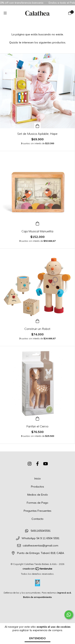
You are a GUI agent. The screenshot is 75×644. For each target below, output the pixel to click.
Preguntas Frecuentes (37, 510)
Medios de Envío (37, 494)
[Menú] (5, 13)
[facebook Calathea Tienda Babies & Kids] (37, 463)
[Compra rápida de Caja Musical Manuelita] (37, 223)
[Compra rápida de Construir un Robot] (37, 320)
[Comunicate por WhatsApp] (68, 614)
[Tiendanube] (37, 569)
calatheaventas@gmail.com (40, 545)
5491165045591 (41, 530)
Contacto (37, 519)
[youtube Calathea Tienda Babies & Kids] (45, 463)
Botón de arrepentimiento (37, 597)
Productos (37, 486)
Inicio (37, 478)
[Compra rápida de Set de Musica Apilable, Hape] (37, 125)
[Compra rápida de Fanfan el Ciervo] (37, 418)
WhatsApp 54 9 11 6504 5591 (40, 538)
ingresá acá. (64, 592)
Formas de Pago (37, 502)
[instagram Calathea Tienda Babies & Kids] (29, 463)
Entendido (37, 638)
